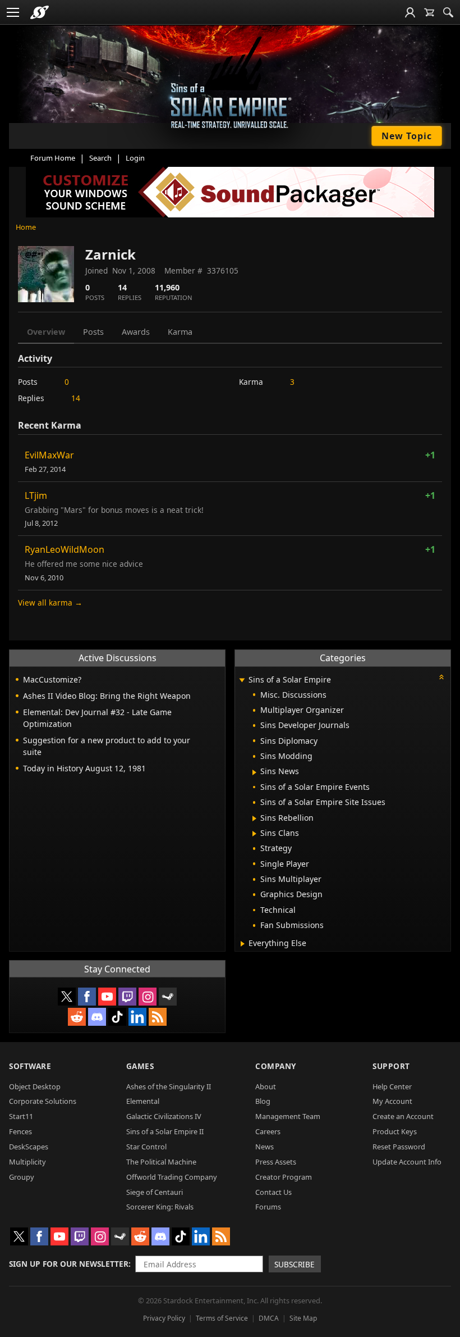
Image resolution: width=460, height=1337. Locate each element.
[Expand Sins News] (254, 772)
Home (26, 227)
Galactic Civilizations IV (163, 1116)
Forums (268, 1207)
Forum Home (52, 158)
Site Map (303, 1318)
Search (100, 158)
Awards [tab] (136, 331)
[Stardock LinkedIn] (137, 1017)
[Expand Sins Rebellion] (254, 818)
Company (275, 1066)
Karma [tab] (180, 331)
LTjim (36, 495)
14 (75, 398)
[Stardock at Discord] (97, 1017)
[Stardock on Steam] (168, 996)
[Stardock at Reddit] (77, 1017)
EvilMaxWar (49, 455)
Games (140, 1066)
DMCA (269, 1318)
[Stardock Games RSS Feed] (158, 1017)
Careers (267, 1131)
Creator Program (283, 1177)
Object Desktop (35, 1086)
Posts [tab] (93, 331)
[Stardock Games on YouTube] (107, 996)
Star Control (146, 1147)
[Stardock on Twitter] (67, 996)
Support (391, 1066)
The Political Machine (161, 1162)
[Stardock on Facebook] (87, 996)
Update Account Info (406, 1162)
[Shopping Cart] (429, 12)
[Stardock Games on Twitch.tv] (127, 996)
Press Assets (275, 1162)
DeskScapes (28, 1147)
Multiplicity (27, 1162)
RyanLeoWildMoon (64, 549)
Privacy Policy (164, 1318)
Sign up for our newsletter (68, 1263)
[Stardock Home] (39, 12)
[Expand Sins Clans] (254, 833)
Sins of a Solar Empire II (165, 1131)
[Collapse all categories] (441, 677)
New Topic (406, 136)
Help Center (392, 1086)
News (264, 1147)
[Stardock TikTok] (117, 1017)
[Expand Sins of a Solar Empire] (242, 681)
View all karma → (50, 602)
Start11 (21, 1116)
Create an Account (403, 1116)
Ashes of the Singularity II (168, 1086)
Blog (262, 1101)
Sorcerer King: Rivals (160, 1207)
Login (135, 158)
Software (30, 1066)
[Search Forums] (448, 12)
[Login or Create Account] (410, 12)
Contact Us (273, 1192)
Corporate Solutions (42, 1101)
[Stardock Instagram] (147, 996)
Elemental (142, 1101)
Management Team (287, 1116)
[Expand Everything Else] (243, 944)
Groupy (21, 1177)
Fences (20, 1131)
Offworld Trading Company (171, 1177)
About (265, 1086)
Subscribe (294, 1264)
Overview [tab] (46, 331)
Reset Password (398, 1147)
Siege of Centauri (154, 1192)
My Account (392, 1101)
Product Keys (394, 1131)
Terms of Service (222, 1318)
